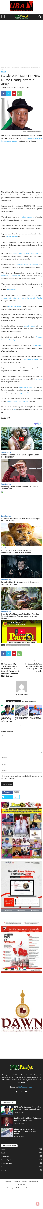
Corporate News (6, 1163)
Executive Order (12, 237)
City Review (5, 1156)
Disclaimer (17, 1181)
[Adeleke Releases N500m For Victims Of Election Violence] (35, 709)
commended (13, 368)
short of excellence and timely (18, 401)
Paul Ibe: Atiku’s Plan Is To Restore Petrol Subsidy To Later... (27, 1119)
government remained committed (26, 253)
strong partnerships (23, 393)
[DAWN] (21, 1011)
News (8, 67)
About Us (8, 1181)
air (15, 409)
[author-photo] (21, 686)
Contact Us (21, 1184)
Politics (3, 1167)
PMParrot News (8, 88)
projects (39, 379)
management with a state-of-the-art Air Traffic (21, 298)
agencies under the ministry (27, 264)
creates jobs (36, 345)
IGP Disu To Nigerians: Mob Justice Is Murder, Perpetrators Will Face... (27, 1108)
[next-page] (23, 725)
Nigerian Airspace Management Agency (18, 645)
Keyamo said (11, 290)
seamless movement (31, 359)
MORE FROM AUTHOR (29, 701)
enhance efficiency (15, 306)
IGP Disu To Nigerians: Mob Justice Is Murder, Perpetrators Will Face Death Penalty (6, 718)
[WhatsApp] (19, 93)
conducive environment (10, 276)
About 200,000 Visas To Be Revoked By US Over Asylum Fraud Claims (21, 718)
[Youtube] (26, 1092)
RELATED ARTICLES (13, 701)
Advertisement (33, 1181)
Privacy (24, 1181)
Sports (3, 1153)
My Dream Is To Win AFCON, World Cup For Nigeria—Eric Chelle (33, 667)
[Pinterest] (14, 93)
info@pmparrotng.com (25, 1087)
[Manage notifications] (37, 1204)
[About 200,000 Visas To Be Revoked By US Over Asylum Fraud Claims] (21, 709)
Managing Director (25, 387)
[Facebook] (3, 93)
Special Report (6, 1160)
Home (2, 67)
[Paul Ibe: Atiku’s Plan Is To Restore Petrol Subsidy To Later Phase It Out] (7, 1121)
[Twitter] (8, 93)
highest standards (27, 217)
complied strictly (30, 326)
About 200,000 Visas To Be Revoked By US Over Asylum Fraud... (25, 1131)
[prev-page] (20, 725)
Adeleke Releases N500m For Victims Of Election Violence (35, 717)
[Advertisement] (21, 42)
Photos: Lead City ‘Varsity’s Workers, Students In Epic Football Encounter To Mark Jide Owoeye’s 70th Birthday (10, 670)
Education (4, 1170)
